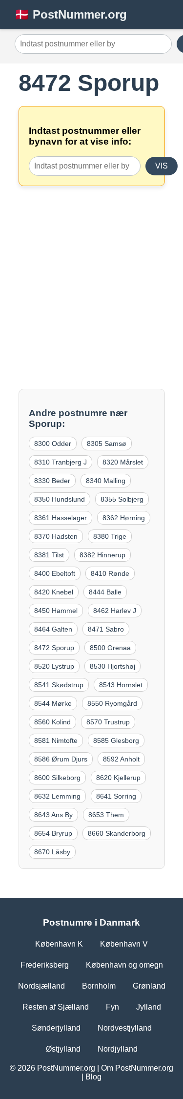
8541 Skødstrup (58, 685)
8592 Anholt (121, 759)
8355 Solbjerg (122, 499)
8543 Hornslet (120, 685)
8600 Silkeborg (57, 778)
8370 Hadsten (56, 536)
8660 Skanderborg (116, 833)
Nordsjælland (41, 986)
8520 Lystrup (54, 666)
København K (59, 944)
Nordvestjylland (125, 1028)
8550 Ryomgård (112, 703)
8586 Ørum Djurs (60, 759)
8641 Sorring (116, 796)
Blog (93, 1077)
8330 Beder (52, 481)
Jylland (148, 1007)
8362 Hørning (123, 518)
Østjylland (63, 1049)
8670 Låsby (52, 852)
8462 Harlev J (114, 610)
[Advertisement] (91, 287)
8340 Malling (105, 481)
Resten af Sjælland (55, 1007)
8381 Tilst (49, 555)
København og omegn (124, 965)
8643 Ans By (53, 815)
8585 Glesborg (116, 740)
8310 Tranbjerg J (60, 462)
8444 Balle (105, 592)
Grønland (149, 986)
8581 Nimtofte (56, 740)
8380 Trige (109, 536)
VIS (161, 166)
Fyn (112, 1007)
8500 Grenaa (110, 648)
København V (124, 944)
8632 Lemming (57, 796)
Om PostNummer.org (137, 1068)
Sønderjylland (56, 1028)
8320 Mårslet (122, 462)
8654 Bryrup (53, 833)
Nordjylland (118, 1049)
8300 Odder (52, 443)
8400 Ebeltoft (54, 573)
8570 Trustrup (108, 722)
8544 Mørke (53, 703)
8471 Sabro (106, 629)
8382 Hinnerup (102, 555)
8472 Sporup (54, 648)
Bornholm (99, 986)
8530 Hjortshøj (112, 666)
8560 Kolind (52, 722)
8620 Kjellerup (118, 778)
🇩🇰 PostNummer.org (71, 14)
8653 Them (106, 815)
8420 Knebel (53, 592)
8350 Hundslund (59, 499)
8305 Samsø (106, 443)
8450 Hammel (56, 610)
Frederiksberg (44, 965)
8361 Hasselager (60, 518)
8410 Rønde (110, 573)
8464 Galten (53, 629)
